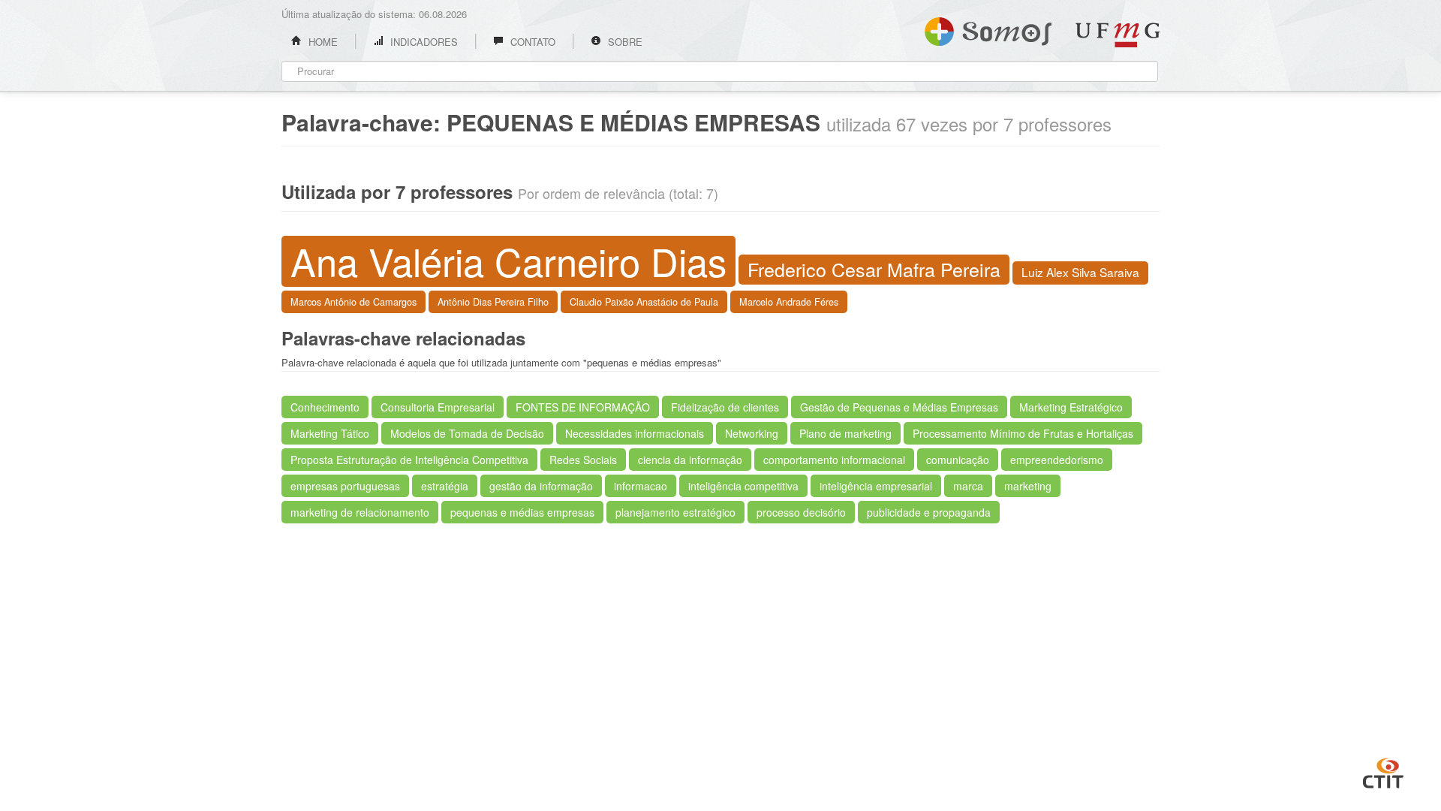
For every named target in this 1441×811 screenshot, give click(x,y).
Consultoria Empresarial (438, 407)
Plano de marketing (845, 433)
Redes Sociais (583, 459)
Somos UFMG (988, 29)
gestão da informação (541, 485)
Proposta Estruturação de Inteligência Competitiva (409, 459)
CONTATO (531, 42)
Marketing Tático (329, 433)
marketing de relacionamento (359, 512)
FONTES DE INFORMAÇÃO (583, 407)
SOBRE (623, 42)
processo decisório (801, 512)
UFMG (1117, 35)
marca (968, 485)
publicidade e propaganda (929, 512)
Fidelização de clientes (725, 407)
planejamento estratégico (675, 512)
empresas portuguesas (345, 485)
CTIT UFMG (1383, 771)
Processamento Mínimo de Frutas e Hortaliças (1023, 433)
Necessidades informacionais (634, 433)
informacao (640, 485)
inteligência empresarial (876, 485)
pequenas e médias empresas (522, 512)
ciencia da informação (690, 459)
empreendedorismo (1056, 459)
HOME (321, 42)
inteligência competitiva (743, 485)
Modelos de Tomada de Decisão (467, 433)
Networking (751, 433)
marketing (1027, 485)
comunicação (957, 459)
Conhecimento (324, 407)
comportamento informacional (834, 459)
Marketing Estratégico (1071, 407)
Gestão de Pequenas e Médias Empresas (899, 407)
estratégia (444, 485)
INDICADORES (422, 42)
